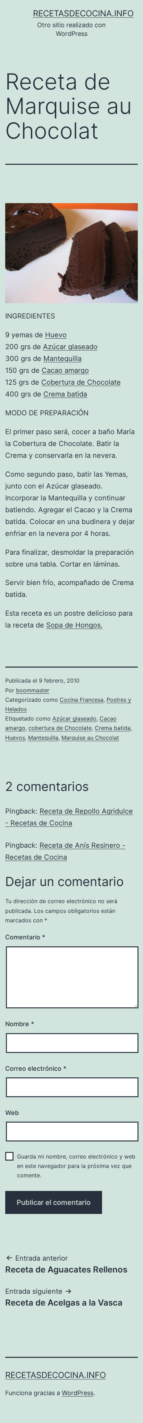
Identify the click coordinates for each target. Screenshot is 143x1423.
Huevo (56, 335)
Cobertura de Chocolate (81, 382)
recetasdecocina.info (83, 13)
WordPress (77, 1393)
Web (12, 1112)
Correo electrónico (35, 1068)
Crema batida (65, 394)
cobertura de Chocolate (60, 727)
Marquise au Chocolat (90, 737)
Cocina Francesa (81, 699)
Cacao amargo (65, 370)
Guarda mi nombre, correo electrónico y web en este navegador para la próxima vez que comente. (76, 1166)
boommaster (32, 690)
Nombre (19, 1024)
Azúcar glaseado (70, 347)
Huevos (15, 737)
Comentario (25, 937)
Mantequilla (62, 358)
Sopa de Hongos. (74, 625)
